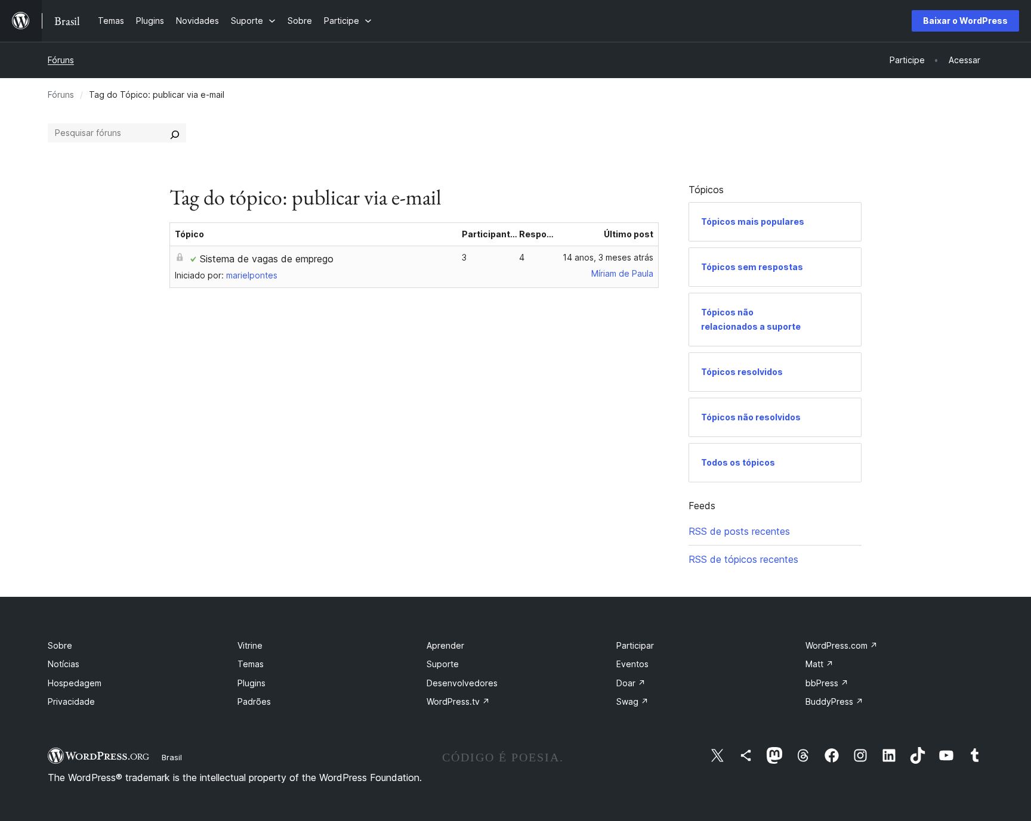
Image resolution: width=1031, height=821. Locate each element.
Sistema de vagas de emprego (267, 259)
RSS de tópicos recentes (743, 559)
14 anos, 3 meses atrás (608, 257)
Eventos (632, 664)
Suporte (443, 664)
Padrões (254, 701)
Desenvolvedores (462, 683)
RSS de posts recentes (739, 531)
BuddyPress (834, 701)
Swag (632, 701)
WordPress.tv (458, 701)
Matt (819, 664)
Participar (635, 645)
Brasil (172, 757)
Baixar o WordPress (965, 21)
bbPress (826, 683)
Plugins (251, 683)
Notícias (63, 664)
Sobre (60, 645)
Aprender (445, 645)
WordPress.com (841, 645)
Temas (250, 664)
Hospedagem (74, 683)
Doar (631, 683)
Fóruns (61, 60)
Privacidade (71, 701)
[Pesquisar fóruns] (174, 132)
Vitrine (250, 645)
